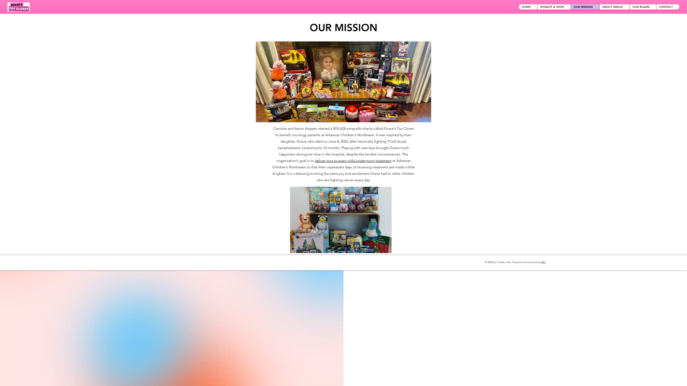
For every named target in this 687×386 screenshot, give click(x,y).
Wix (543, 262)
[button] (341, 220)
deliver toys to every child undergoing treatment (353, 161)
